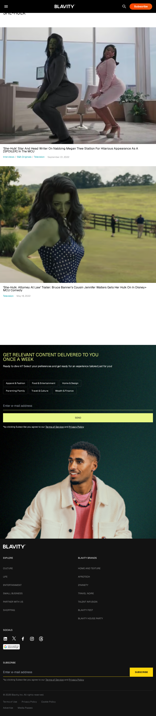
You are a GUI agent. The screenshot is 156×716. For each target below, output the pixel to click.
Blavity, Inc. (18, 694)
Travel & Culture (40, 390)
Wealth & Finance (64, 390)
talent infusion (87, 601)
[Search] (124, 6)
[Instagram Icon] (32, 639)
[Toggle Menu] (6, 6)
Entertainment (12, 585)
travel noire (86, 593)
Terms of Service (54, 426)
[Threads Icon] (41, 639)
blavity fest (85, 610)
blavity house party (90, 618)
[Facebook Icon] (23, 639)
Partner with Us (13, 601)
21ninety (83, 585)
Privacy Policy (76, 426)
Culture (8, 568)
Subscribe (141, 6)
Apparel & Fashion (15, 383)
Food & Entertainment (43, 383)
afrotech (84, 576)
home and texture (89, 568)
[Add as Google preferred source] (11, 646)
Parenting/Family (15, 390)
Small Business (13, 593)
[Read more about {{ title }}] (78, 85)
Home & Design (70, 383)
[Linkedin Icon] (5, 639)
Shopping (9, 610)
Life (5, 576)
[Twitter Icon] (14, 638)
